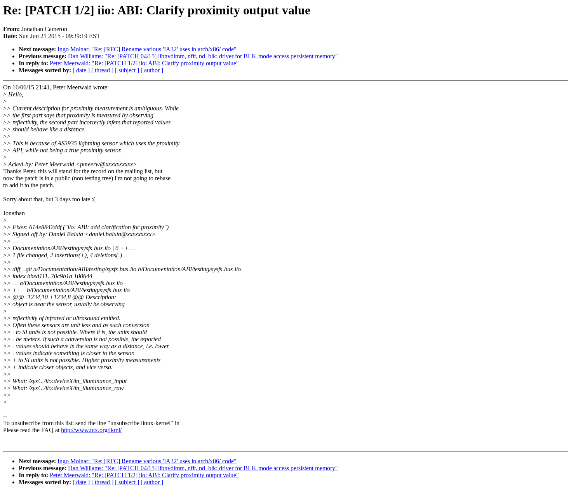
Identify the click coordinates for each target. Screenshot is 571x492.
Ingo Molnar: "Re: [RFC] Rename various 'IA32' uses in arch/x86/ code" (147, 49)
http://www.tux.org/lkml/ (91, 430)
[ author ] (152, 70)
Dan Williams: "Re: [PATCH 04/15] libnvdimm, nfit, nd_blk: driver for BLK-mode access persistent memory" (203, 56)
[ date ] (81, 70)
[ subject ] (127, 70)
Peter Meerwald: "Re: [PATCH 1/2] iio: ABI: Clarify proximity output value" (144, 63)
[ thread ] (102, 70)
